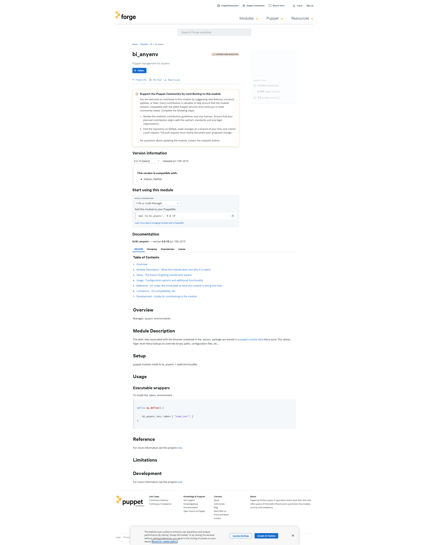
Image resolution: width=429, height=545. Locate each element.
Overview (141, 264)
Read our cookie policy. (164, 541)
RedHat (157, 179)
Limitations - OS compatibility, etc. (156, 291)
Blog (216, 507)
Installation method (144, 198)
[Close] (293, 535)
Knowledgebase (190, 503)
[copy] (233, 216)
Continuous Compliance (160, 503)
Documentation (190, 507)
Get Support (189, 500)
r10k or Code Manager (149, 203)
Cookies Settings (241, 535)
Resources (300, 18)
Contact (217, 518)
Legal (118, 537)
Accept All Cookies (266, 535)
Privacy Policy (129, 537)
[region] (214, 536)
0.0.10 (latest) (142, 161)
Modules (246, 18)
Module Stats (259, 80)
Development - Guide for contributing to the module (166, 296)
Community (219, 503)
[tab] (138, 249)
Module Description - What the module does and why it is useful (173, 269)
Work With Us (220, 511)
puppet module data (251, 339)
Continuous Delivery (158, 500)
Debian (148, 179)
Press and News (221, 514)
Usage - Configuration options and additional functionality (169, 280)
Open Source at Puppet (194, 511)
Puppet (272, 18)
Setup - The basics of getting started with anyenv (164, 275)
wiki (180, 447)
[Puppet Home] (130, 507)
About (216, 500)
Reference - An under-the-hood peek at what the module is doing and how (179, 285)
